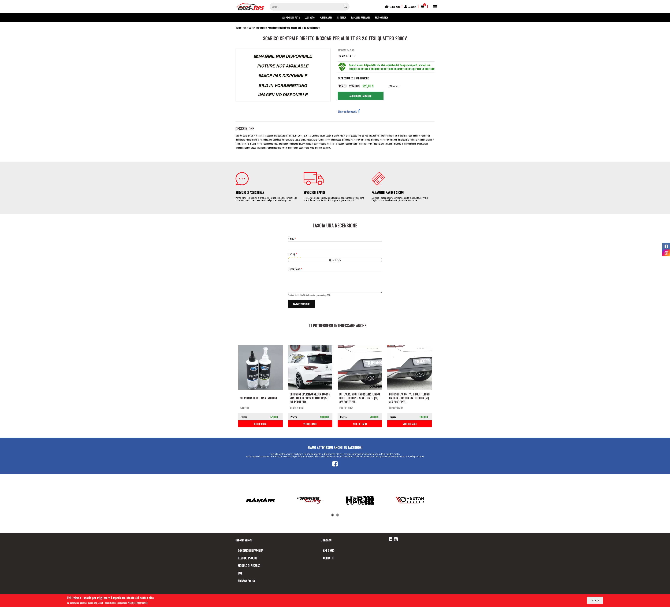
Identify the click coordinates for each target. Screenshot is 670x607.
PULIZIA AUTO (326, 17)
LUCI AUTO (310, 17)
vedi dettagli (260, 424)
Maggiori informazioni (138, 602)
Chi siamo (328, 551)
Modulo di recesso (249, 566)
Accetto (595, 600)
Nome (291, 239)
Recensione (294, 269)
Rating (291, 254)
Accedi (411, 7)
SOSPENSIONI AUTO (291, 17)
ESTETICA (341, 17)
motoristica (248, 27)
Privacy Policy (246, 581)
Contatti (328, 558)
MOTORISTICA (381, 17)
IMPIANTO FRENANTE (360, 17)
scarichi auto (261, 27)
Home (238, 27)
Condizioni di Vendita (250, 551)
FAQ (240, 573)
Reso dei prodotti (248, 558)
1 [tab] (332, 515)
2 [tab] (337, 515)
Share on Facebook (347, 111)
